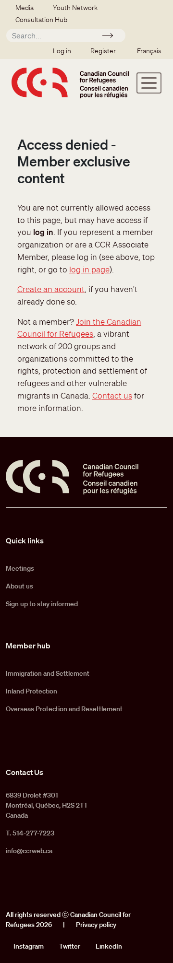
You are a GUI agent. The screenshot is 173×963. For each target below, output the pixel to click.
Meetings (20, 568)
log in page (89, 269)
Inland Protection (31, 691)
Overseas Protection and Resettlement (64, 709)
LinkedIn (109, 946)
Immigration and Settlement (47, 673)
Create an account (51, 289)
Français (149, 51)
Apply (112, 37)
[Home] (70, 83)
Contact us (112, 395)
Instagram (28, 946)
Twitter (69, 946)
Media (24, 7)
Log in (62, 51)
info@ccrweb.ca (29, 850)
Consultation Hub (41, 19)
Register (103, 51)
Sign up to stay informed (42, 603)
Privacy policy (96, 924)
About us (19, 586)
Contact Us (24, 772)
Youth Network (75, 7)
